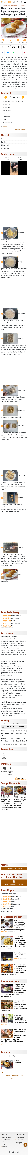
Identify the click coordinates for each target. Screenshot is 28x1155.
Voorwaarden (20, 1139)
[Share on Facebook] (2, 53)
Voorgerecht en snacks (18, 1075)
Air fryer (6, 1056)
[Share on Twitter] (19, 53)
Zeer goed (15, 618)
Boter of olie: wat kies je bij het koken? (20, 955)
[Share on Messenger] (8, 53)
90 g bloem (7, 107)
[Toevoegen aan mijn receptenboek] (24, 46)
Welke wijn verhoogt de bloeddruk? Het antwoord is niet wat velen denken (20, 1019)
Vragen (4, 1144)
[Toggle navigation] (25, 2)
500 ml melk (7, 110)
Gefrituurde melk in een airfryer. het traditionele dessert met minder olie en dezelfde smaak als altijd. (7, 802)
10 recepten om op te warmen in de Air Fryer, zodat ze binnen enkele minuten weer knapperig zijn (13, 969)
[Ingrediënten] (2, 577)
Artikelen (4, 1146)
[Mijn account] (17, 2)
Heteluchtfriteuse (11, 1079)
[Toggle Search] (21, 2)
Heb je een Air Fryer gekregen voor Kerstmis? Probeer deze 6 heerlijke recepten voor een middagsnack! (13, 925)
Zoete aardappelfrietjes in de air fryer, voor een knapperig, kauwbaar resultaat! (20, 801)
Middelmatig (15, 623)
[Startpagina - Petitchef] (2, 5)
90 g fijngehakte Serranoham (13, 101)
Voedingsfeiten (21, 129)
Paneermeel (7, 117)
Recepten (4, 1134)
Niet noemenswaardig (7, 627)
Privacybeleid (20, 1137)
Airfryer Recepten (17, 1061)
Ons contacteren (20, 1134)
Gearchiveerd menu (5, 1140)
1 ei (4, 113)
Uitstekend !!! (16, 616)
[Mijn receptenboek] (13, 2)
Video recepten (6, 1137)
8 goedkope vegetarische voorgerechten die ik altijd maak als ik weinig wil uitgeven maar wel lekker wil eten (13, 941)
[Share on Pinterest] (24, 53)
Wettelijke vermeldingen (19, 1143)
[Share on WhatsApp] (13, 53)
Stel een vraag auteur (15, 868)
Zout (4, 120)
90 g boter (6, 104)
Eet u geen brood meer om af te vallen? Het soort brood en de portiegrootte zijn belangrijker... (14, 1005)
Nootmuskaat (7, 123)
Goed (13, 621)
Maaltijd (8, 1075)
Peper (5, 126)
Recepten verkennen (8, 1073)
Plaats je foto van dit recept (14, 884)
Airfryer (13, 1056)
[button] (3, 28)
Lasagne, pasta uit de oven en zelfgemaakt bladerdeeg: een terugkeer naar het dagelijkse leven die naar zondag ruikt (13, 990)
